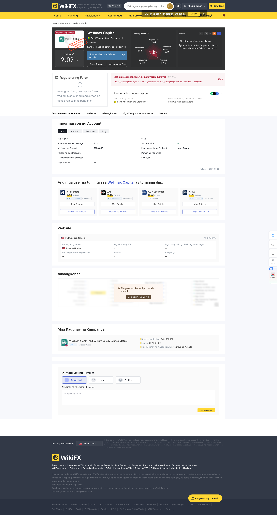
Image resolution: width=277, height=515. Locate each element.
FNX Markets (91, 509)
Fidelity (104, 509)
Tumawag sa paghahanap (184, 465)
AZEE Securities (155, 509)
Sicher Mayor (178, 504)
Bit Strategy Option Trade (132, 509)
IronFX (93, 504)
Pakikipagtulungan (159, 468)
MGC (113, 509)
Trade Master (203, 504)
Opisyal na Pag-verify (93, 468)
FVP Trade (57, 509)
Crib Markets (106, 504)
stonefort (151, 504)
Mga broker (65, 23)
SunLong (170, 509)
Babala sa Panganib (103, 465)
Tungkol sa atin (59, 465)
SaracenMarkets (59, 504)
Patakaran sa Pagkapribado (156, 465)
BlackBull (164, 504)
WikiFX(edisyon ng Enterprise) (66, 468)
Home (54, 23)
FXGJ (78, 509)
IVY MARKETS (122, 504)
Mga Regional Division (181, 468)
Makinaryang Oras (117, 64)
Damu (190, 504)
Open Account (97, 64)
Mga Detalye (77, 204)
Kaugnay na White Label (80, 465)
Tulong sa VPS (141, 468)
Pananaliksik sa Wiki (122, 468)
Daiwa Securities (79, 504)
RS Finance (138, 504)
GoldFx (68, 509)
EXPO (108, 468)
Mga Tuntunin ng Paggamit (128, 465)
